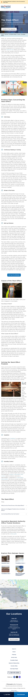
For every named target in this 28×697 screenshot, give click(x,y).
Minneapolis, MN (14, 624)
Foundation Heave (20, 563)
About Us (14, 648)
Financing (14, 654)
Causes (18, 34)
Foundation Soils (6, 573)
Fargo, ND (14, 618)
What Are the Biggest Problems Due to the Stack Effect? (13, 510)
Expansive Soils (5, 563)
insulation (12, 438)
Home (2, 34)
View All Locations (14, 639)
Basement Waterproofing (14, 663)
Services (6, 34)
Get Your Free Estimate (14, 275)
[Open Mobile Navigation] (25, 7)
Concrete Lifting (14, 665)
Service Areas (14, 657)
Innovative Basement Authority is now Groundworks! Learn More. (14, 2)
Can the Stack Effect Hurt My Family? (10, 513)
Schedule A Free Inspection (9, 29)
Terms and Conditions (14, 691)
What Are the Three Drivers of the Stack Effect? (12, 505)
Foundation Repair (12, 34)
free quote (13, 533)
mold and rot (9, 49)
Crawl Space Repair (14, 668)
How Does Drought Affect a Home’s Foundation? (20, 574)
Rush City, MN (14, 632)
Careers (14, 651)
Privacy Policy (14, 690)
